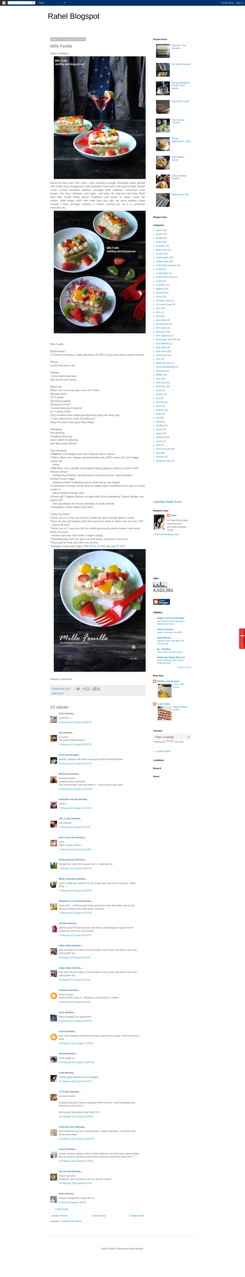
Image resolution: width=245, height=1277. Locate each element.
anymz (62, 1149)
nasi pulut (161, 382)
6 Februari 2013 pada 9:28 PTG (75, 722)
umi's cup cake (67, 837)
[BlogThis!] (87, 689)
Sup (158, 445)
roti (157, 417)
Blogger (139, 1248)
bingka (159, 238)
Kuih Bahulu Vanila (178, 158)
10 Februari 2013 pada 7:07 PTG (76, 1043)
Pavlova (160, 402)
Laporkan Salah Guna (167, 501)
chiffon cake (162, 261)
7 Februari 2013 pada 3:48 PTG (75, 890)
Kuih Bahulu (162, 343)
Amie (62, 1012)
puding (159, 410)
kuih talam (161, 347)
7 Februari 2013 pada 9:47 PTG (75, 935)
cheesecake (162, 257)
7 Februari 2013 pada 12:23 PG (75, 808)
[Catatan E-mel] (77, 688)
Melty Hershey (163, 363)
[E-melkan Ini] (84, 689)
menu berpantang (165, 367)
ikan (158, 308)
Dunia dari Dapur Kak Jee (171, 657)
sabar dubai (65, 945)
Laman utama (98, 1215)
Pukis (159, 414)
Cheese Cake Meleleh (179, 46)
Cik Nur (63, 923)
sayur (159, 433)
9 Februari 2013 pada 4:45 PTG (75, 1021)
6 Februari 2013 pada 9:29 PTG (75, 763)
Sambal (160, 425)
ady (61, 732)
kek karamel (162, 324)
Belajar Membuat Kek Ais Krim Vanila (180, 85)
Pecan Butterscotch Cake (181, 140)
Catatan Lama (136, 1215)
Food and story (67, 1127)
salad (159, 421)
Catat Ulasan (62, 1209)
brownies (161, 245)
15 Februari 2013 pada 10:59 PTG (76, 1062)
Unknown (64, 990)
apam (159, 230)
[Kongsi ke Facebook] (95, 689)
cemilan (160, 253)
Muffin (159, 374)
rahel (61, 1072)
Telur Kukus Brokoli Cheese (170, 652)
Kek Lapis (161, 327)
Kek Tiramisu (163, 335)
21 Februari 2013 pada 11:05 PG (76, 1116)
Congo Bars (162, 273)
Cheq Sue (64, 755)
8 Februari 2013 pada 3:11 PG (74, 979)
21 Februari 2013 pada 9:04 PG (75, 1081)
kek (158, 316)
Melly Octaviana (67, 879)
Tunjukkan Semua (184, 667)
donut (159, 296)
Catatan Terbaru (59, 1215)
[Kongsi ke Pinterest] (98, 689)
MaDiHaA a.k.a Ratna (70, 901)
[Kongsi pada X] (91, 689)
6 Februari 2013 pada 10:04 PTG (76, 789)
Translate (179, 742)
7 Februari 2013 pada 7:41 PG (74, 827)
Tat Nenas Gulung (181, 64)
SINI (85, 546)
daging (159, 288)
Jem (158, 312)
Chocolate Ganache (166, 265)
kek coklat (161, 320)
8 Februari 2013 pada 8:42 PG (74, 1002)
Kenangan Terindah (166, 339)
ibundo (62, 1053)
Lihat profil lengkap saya (166, 534)
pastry (61, 693)
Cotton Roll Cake (165, 277)
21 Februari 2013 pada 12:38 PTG (76, 1139)
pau (158, 398)
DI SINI (101, 546)
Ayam (62, 1031)
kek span (160, 332)
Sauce (159, 429)
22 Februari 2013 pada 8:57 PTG (76, 1161)
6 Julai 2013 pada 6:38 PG (72, 1202)
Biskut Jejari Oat (180, 194)
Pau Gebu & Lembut (178, 121)
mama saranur (165, 629)
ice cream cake (164, 304)
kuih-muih (161, 351)
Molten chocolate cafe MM (169, 632)
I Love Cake (163, 704)
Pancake (160, 386)
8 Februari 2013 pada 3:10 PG (74, 957)
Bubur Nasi (162, 250)
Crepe (159, 281)
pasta (159, 390)
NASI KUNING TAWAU (179, 177)
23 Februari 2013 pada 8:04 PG (75, 1183)
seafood (160, 437)
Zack (61, 713)
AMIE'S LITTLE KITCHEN (170, 618)
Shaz (61, 1193)
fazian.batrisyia (67, 859)
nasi (158, 378)
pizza (159, 406)
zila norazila (65, 1171)
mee (158, 359)
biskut (159, 242)
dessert (160, 292)
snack (159, 441)
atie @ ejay (65, 818)
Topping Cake (163, 460)
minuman (161, 371)
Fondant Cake (163, 300)
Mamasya (64, 774)
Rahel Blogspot (74, 16)
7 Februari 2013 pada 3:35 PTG (75, 868)
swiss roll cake (163, 449)
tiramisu (160, 456)
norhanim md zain (68, 799)
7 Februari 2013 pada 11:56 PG (75, 849)
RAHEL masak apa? (168, 681)
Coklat (159, 269)
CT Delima (64, 1091)
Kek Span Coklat (180, 101)
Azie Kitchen (164, 637)
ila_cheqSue (164, 649)
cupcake (160, 285)
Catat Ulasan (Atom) (71, 1221)
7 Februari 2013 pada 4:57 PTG (75, 913)
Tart (158, 453)
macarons (161, 355)
